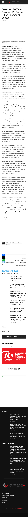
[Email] (18, 251)
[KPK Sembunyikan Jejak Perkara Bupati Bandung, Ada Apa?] (5, 286)
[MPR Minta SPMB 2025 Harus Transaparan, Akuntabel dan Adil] (5, 310)
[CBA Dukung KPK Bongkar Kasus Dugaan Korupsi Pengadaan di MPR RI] (5, 302)
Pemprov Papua (5, 244)
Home (3, 6)
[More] (26, 251)
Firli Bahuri (8, 242)
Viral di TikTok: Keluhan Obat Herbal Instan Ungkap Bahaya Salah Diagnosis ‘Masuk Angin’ (17, 435)
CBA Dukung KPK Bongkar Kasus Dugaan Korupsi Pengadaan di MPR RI (17, 302)
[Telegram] (22, 251)
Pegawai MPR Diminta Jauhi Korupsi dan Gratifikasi (16, 278)
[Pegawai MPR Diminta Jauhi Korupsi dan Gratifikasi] (5, 278)
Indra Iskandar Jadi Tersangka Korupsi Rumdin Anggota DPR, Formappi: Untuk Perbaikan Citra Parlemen (18, 319)
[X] (3, 257)
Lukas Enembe (19, 242)
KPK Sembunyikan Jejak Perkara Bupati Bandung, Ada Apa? (17, 286)
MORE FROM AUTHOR (11, 273)
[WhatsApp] (15, 251)
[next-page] (5, 327)
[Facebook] (8, 251)
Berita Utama (9, 6)
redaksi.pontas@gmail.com (17, 508)
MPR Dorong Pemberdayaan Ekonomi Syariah (8, 262)
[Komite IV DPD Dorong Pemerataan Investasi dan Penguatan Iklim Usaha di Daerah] (5, 470)
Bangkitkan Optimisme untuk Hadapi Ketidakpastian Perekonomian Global (20, 263)
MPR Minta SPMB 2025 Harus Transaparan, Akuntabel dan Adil (17, 310)
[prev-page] (3, 327)
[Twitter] (11, 251)
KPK (13, 242)
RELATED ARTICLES (10, 271)
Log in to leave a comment (14, 336)
